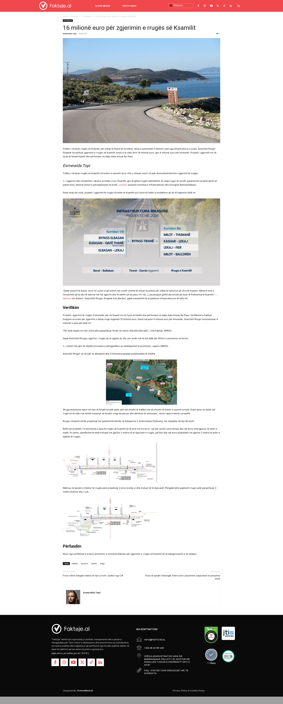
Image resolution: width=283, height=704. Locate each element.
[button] (238, 6)
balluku (75, 563)
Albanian (178, 5)
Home (65, 16)
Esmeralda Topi (69, 33)
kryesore (84, 563)
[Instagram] (204, 5)
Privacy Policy (179, 690)
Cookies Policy (197, 690)
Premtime (75, 16)
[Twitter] (217, 5)
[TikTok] (224, 5)
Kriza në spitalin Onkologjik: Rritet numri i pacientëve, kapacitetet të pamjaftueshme (182, 577)
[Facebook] (198, 5)
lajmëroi (67, 298)
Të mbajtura (87, 16)
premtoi (123, 184)
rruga (102, 563)
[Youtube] (211, 5)
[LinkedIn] (230, 5)
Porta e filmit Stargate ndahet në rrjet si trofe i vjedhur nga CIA (93, 575)
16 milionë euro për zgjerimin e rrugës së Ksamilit (129, 27)
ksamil (94, 563)
